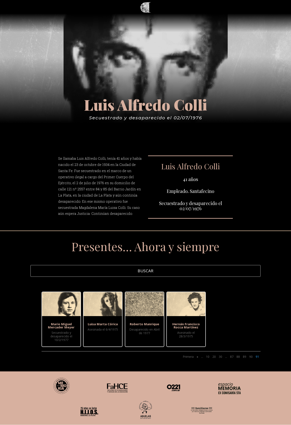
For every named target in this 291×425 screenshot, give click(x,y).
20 (214, 357)
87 (231, 357)
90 (251, 357)
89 (244, 357)
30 (220, 357)
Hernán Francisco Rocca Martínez (186, 325)
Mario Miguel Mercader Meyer (61, 325)
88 (238, 357)
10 (207, 357)
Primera (188, 357)
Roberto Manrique (144, 324)
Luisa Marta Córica (103, 324)
